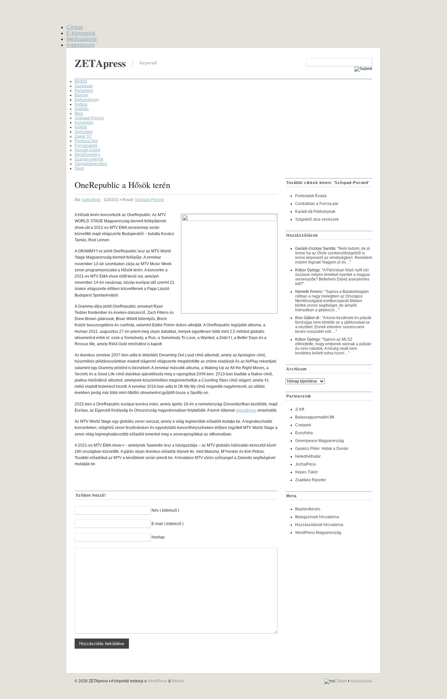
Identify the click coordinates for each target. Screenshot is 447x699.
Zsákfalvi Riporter (310, 480)
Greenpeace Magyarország (319, 440)
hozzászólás (361, 681)
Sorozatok (84, 131)
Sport (79, 168)
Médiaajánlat (81, 39)
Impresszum (80, 45)
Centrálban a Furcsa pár (316, 203)
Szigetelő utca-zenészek (317, 219)
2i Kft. (300, 409)
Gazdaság (84, 86)
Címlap (74, 27)
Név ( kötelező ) (165, 510)
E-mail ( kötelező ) (168, 523)
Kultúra (81, 104)
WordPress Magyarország (318, 532)
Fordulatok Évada (311, 196)
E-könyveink (80, 33)
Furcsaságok (86, 145)
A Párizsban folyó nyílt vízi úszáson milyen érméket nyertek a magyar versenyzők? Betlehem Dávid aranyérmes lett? (332, 277)
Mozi (79, 113)
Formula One (86, 141)
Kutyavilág (84, 122)
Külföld (81, 127)
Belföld (81, 81)
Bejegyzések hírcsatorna (317, 517)
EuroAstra (304, 433)
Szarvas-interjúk (89, 159)
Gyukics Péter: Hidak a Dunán (322, 448)
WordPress (157, 681)
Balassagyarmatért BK (315, 417)
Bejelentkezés (307, 509)
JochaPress (305, 464)
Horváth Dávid (87, 150)
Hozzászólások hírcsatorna (319, 524)
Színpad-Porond (89, 118)
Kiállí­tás (82, 109)
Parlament (84, 90)
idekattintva (246, 410)
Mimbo (178, 681)
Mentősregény (87, 154)
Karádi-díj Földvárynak (315, 211)
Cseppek (303, 425)
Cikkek (341, 681)
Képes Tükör (306, 472)
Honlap (158, 537)
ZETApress (100, 63)
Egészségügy (87, 99)
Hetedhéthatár (308, 456)
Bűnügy (81, 95)
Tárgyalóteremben (91, 164)
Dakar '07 (83, 136)
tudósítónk (91, 199)
